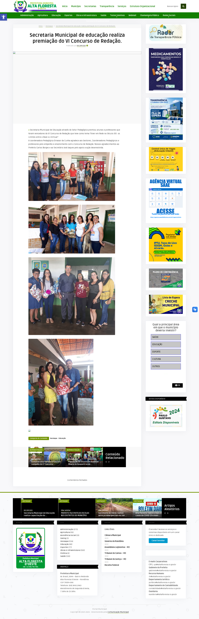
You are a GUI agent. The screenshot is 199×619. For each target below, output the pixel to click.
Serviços (122, 6)
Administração (27, 15)
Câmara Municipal (113, 535)
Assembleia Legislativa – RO (117, 547)
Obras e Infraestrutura (86, 15)
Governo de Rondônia (114, 541)
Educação (56, 15)
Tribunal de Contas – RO (115, 553)
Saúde (103, 15)
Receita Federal (112, 565)
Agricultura (43, 15)
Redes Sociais (169, 15)
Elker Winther (20, 510)
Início (65, 6)
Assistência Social (68, 535)
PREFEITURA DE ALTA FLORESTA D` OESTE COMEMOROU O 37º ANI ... (141, 514)
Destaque (49, 26)
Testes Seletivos (117, 15)
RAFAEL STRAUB (36, 459)
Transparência (107, 6)
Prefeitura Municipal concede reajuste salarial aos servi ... (81, 463)
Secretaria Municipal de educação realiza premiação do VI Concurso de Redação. (86, 26)
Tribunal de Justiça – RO (115, 559)
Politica (63, 553)
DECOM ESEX (81, 46)
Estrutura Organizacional (142, 6)
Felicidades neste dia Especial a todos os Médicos (104, 514)
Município (76, 6)
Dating (63, 538)
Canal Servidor (158, 540)
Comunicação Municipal (118, 612)
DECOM (70, 459)
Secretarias (90, 6)
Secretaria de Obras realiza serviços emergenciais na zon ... (30, 514)
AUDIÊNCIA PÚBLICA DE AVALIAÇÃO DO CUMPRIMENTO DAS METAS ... (47, 463)
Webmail (132, 15)
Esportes (68, 15)
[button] (3, 17)
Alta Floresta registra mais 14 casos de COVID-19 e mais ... (66, 514)
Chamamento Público (149, 15)
